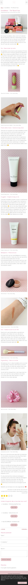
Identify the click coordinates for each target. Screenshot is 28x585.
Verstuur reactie (6, 559)
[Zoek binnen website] (1, 2)
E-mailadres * (4, 542)
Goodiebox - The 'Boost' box (11, 7)
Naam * (3, 535)
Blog (2, 7)
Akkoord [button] (22, 582)
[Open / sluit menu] (26, 2)
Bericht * (3, 548)
